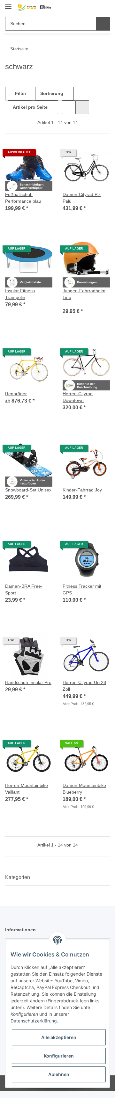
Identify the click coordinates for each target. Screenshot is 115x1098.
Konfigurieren (59, 1055)
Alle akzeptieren (58, 1037)
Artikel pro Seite (30, 107)
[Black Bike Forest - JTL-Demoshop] (34, 7)
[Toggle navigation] (8, 4)
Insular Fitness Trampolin (20, 294)
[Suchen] (103, 24)
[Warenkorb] (104, 7)
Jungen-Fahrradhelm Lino (84, 294)
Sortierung (51, 93)
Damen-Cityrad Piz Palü (82, 198)
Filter (20, 93)
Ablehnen (58, 1074)
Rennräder (16, 393)
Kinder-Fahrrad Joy (82, 489)
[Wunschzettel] (94, 7)
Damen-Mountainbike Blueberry (84, 789)
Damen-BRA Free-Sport (23, 589)
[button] (84, 7)
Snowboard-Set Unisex (28, 489)
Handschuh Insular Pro (28, 682)
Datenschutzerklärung (34, 1020)
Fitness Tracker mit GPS (82, 589)
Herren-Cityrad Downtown (78, 397)
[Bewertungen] (71, 304)
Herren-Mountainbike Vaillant (26, 789)
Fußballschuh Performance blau (23, 198)
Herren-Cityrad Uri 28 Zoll (84, 686)
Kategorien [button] (17, 877)
